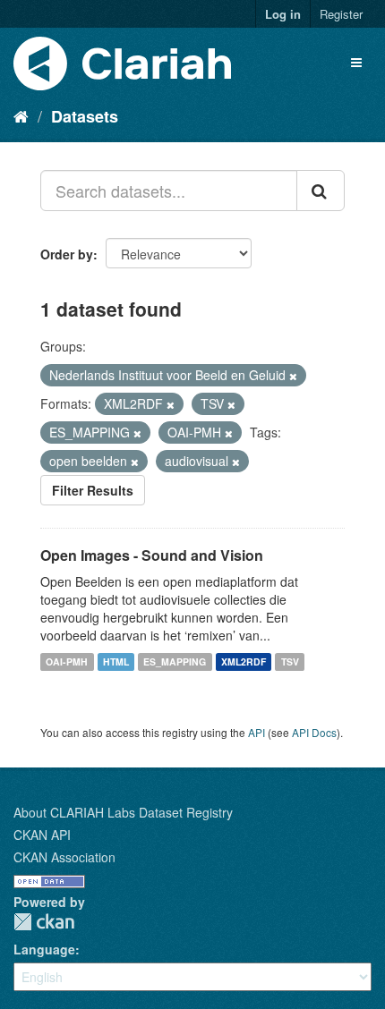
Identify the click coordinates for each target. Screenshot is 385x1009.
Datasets (84, 116)
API (256, 732)
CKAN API (42, 835)
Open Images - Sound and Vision (151, 555)
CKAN (43, 921)
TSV (290, 661)
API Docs (314, 732)
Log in (283, 13)
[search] (320, 190)
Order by (66, 254)
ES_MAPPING (174, 661)
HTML (116, 661)
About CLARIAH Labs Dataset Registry (123, 812)
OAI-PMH (67, 661)
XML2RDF (243, 661)
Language (44, 949)
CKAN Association (64, 857)
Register (341, 13)
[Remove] (293, 376)
